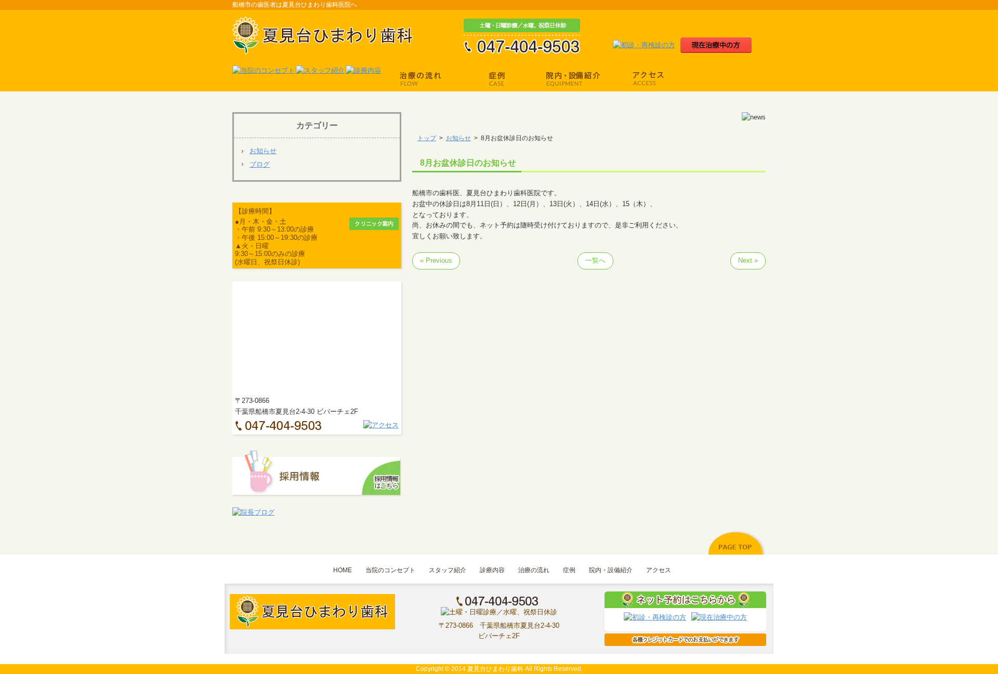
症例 (569, 570)
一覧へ (595, 260)
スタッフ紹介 (447, 570)
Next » (748, 260)
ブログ (260, 164)
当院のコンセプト (390, 570)
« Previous (436, 260)
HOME (342, 570)
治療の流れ (533, 570)
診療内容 (492, 570)
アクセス (658, 570)
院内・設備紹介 (611, 570)
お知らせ (263, 151)
